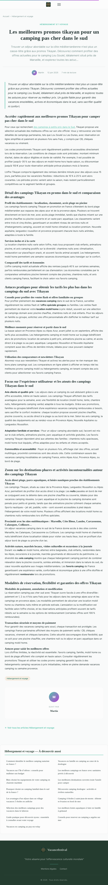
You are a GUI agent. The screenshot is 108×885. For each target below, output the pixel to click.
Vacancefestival (57, 849)
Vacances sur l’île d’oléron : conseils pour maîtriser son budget (24, 771)
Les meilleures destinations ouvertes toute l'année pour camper (79, 781)
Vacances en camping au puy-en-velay (23, 826)
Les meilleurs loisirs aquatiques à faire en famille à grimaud (79, 809)
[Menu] (59, 4)
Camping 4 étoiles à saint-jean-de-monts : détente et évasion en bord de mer (79, 800)
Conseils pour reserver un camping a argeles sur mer (79, 818)
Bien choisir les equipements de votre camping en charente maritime (28, 781)
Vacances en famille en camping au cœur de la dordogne (78, 762)
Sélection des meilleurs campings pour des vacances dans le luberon (25, 809)
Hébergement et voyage (22, 16)
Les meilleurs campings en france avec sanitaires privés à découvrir (79, 771)
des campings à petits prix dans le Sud (54, 127)
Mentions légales (48, 869)
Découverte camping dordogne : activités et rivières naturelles (77, 790)
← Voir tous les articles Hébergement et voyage (29, 727)
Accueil (6, 16)
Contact (63, 869)
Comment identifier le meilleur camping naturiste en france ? (27, 762)
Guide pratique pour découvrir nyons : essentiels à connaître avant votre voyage (27, 818)
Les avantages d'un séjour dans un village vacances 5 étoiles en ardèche (24, 800)
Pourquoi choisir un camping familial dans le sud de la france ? (27, 790)
